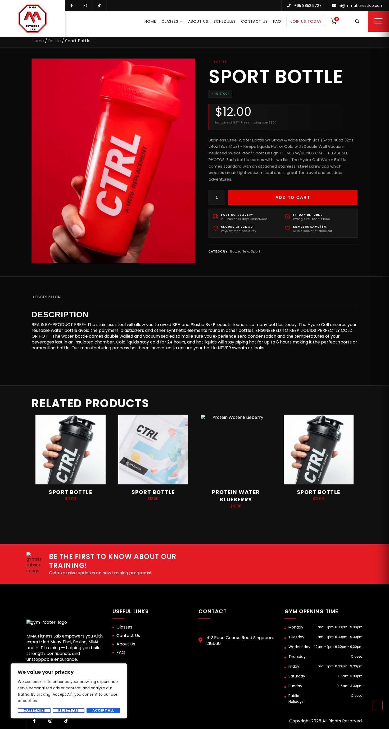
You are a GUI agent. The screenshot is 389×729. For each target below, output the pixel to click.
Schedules (225, 21)
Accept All (103, 710)
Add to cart (292, 197)
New (245, 251)
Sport (255, 251)
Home (150, 21)
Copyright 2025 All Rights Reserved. (326, 721)
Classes (169, 21)
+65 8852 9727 (308, 5)
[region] (69, 690)
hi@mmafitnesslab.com (361, 5)
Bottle (54, 41)
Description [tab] (46, 297)
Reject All (68, 710)
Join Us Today (306, 21)
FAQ (277, 21)
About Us (198, 21)
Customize (34, 710)
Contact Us (254, 21)
